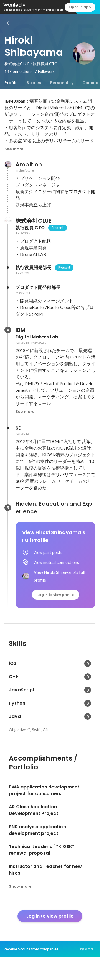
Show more (20, 886)
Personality (61, 83)
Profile (11, 83)
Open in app (80, 7)
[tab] (11, 82)
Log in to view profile (55, 594)
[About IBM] (7, 330)
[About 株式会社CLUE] (7, 220)
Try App (85, 949)
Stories (34, 83)
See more (14, 149)
